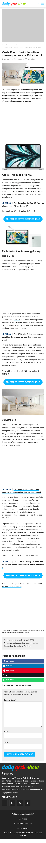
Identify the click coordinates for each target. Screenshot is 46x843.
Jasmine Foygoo (13, 640)
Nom (6, 731)
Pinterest (10, 670)
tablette (17, 319)
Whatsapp (10, 680)
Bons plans (18, 646)
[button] (42, 3)
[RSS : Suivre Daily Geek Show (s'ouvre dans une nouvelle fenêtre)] (20, 803)
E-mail (7, 742)
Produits (27, 646)
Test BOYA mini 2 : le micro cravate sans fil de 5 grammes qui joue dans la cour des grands (22, 337)
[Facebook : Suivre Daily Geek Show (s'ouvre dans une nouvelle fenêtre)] (5, 803)
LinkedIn (9, 666)
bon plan (25, 643)
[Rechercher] (38, 4)
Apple (18, 183)
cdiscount (17, 643)
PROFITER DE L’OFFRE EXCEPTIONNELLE (23, 219)
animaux (26, 431)
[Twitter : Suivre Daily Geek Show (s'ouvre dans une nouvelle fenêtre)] (27, 803)
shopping (34, 643)
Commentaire (10, 700)
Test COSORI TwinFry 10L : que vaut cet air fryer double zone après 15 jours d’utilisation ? (23, 565)
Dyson (6, 425)
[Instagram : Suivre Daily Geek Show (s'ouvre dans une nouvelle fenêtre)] (12, 803)
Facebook (10, 661)
